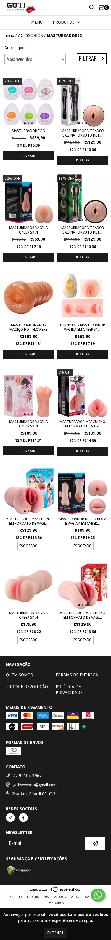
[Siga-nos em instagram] (10, 817)
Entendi (55, 932)
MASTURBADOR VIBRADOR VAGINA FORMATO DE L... (82, 133)
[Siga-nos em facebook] (23, 817)
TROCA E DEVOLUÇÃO (27, 686)
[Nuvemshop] (55, 891)
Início (9, 35)
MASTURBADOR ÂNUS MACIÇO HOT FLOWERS (28, 327)
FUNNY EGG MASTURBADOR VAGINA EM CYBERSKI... (82, 327)
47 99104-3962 (27, 775)
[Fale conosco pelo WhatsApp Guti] (98, 895)
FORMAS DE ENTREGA (77, 674)
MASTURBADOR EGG (28, 131)
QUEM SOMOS (19, 674)
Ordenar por (14, 48)
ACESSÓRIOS (30, 35)
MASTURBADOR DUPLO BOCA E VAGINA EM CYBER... (82, 521)
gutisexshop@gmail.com (35, 784)
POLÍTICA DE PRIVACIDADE (69, 689)
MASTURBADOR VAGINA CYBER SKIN (28, 230)
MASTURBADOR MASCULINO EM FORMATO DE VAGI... (82, 424)
